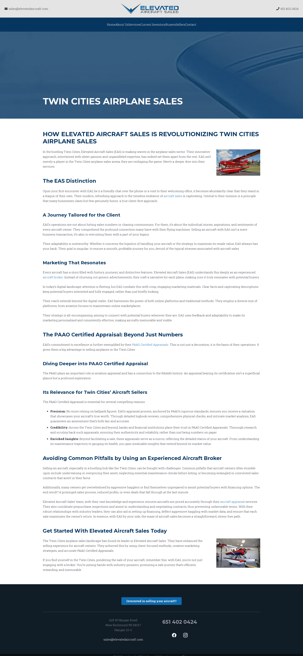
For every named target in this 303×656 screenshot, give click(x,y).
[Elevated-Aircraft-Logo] (150, 9)
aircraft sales (173, 196)
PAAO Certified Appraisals (150, 345)
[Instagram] (185, 635)
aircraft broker (53, 277)
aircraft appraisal (232, 502)
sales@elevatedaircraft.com (123, 639)
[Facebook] (174, 635)
